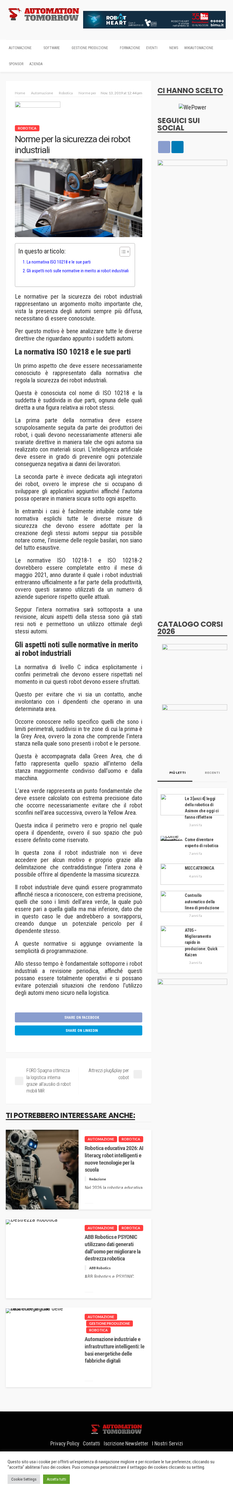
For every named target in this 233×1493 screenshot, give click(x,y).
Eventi (151, 48)
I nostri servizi (167, 1444)
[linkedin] (177, 147)
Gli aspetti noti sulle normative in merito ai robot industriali (78, 270)
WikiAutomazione (198, 48)
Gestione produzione (90, 48)
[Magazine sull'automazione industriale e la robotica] (44, 14)
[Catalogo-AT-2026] (194, 670)
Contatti (91, 1444)
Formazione (130, 48)
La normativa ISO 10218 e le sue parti (59, 262)
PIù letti (177, 772)
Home (20, 93)
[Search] (222, 47)
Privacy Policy (64, 1444)
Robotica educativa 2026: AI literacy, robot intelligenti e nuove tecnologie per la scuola (114, 1159)
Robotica (27, 128)
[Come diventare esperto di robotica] (171, 838)
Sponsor (16, 64)
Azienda (35, 64)
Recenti (212, 772)
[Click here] (192, 107)
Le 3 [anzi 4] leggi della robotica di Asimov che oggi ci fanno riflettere (201, 808)
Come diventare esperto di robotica (201, 842)
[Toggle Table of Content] (122, 252)
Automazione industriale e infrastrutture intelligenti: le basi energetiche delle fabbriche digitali (114, 1350)
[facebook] (164, 147)
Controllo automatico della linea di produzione (202, 901)
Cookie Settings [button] (23, 1479)
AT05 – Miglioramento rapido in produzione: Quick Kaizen (201, 943)
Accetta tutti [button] (56, 1479)
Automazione (20, 48)
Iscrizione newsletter (126, 1444)
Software (51, 48)
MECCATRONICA (199, 868)
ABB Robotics (100, 1268)
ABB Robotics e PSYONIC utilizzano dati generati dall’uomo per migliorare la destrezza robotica (112, 1247)
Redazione (97, 1179)
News (173, 48)
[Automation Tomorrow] (116, 1428)
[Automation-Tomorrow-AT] (194, 731)
